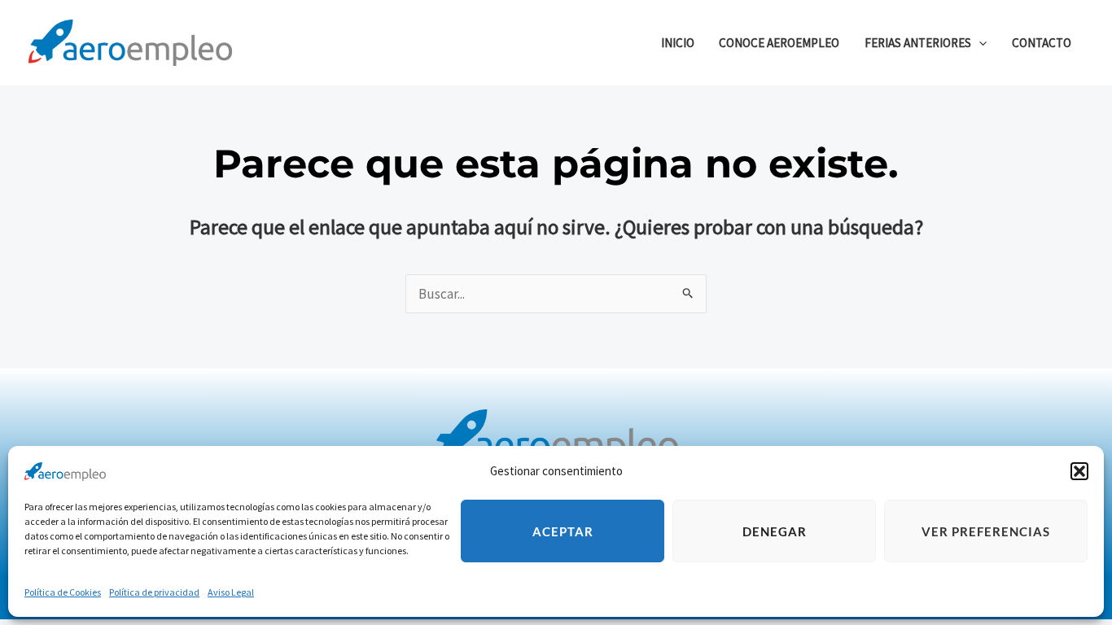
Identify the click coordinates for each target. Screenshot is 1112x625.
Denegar (774, 531)
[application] (979, 42)
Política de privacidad (154, 592)
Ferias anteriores (918, 42)
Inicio (677, 42)
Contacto (1041, 42)
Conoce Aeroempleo (779, 42)
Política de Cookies (62, 592)
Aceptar (562, 531)
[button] (1079, 471)
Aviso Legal (231, 592)
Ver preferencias (986, 531)
